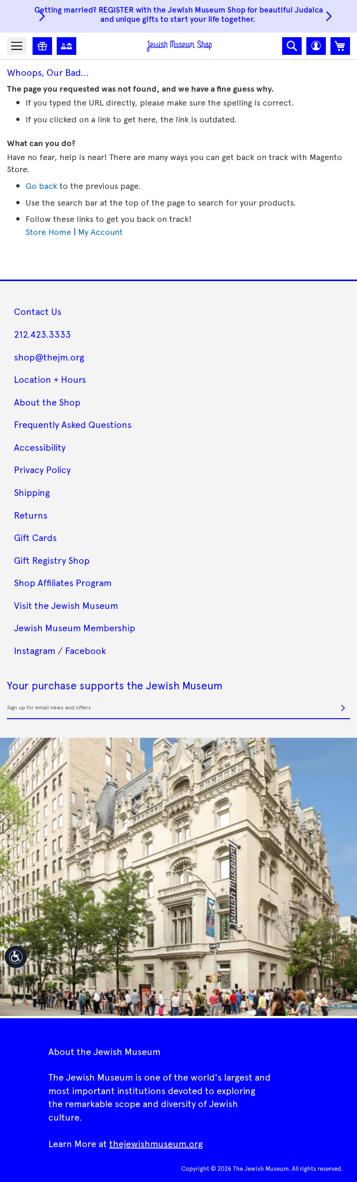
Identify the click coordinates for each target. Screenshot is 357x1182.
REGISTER (116, 9)
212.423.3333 (42, 334)
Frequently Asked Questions (73, 424)
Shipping (32, 492)
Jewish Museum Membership (74, 627)
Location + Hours (50, 379)
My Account (100, 231)
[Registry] (42, 46)
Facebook (85, 650)
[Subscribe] (343, 708)
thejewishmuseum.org (156, 1143)
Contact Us (37, 311)
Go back (41, 185)
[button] (316, 46)
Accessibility (40, 447)
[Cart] (340, 46)
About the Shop (47, 401)
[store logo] (179, 45)
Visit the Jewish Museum (66, 605)
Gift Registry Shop (52, 560)
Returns (30, 514)
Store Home (48, 231)
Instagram (34, 650)
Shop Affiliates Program (63, 582)
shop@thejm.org (49, 356)
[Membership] (66, 46)
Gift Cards (35, 537)
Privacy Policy (42, 469)
